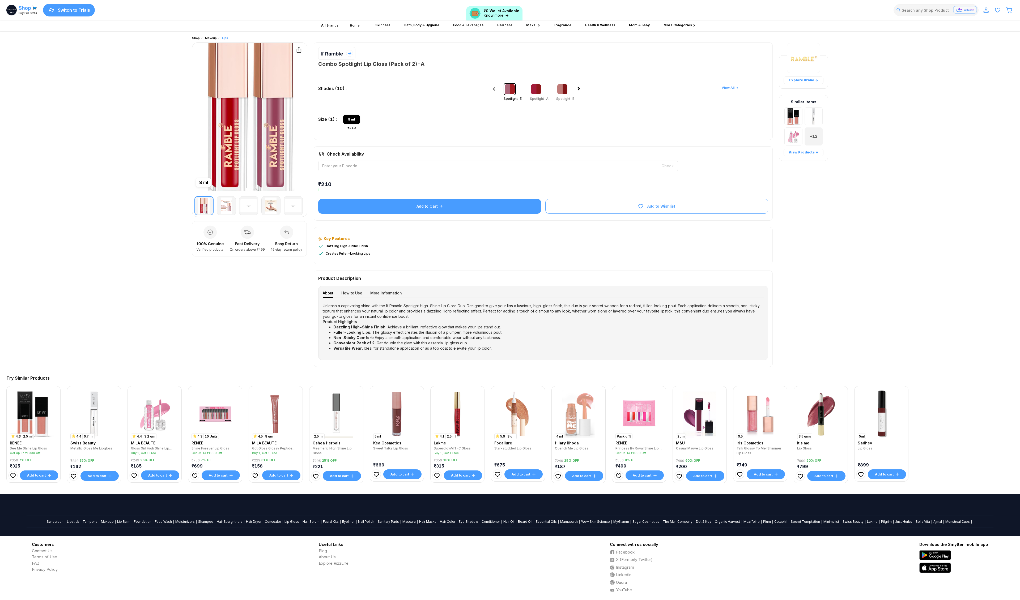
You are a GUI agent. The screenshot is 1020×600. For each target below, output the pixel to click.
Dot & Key (703, 522)
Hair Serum (311, 522)
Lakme (872, 522)
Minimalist (831, 522)
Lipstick (73, 522)
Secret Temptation (805, 522)
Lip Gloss (291, 522)
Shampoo (205, 522)
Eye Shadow (468, 522)
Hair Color (447, 522)
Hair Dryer (253, 522)
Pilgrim (886, 522)
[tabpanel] (543, 327)
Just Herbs (903, 522)
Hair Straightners (230, 522)
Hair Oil (509, 522)
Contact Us (42, 550)
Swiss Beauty (853, 522)
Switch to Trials (74, 10)
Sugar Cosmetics (645, 522)
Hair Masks (427, 522)
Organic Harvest (727, 522)
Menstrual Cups (957, 522)
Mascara (409, 522)
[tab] (328, 293)
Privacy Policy (45, 569)
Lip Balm (123, 522)
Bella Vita (923, 522)
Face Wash (163, 522)
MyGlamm (621, 522)
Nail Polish (366, 522)
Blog (323, 550)
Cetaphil (780, 522)
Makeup (211, 38)
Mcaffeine (751, 522)
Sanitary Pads (388, 522)
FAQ (35, 563)
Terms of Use (44, 556)
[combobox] (936, 10)
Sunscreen (55, 522)
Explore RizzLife (333, 563)
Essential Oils (546, 522)
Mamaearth (569, 522)
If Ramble (332, 54)
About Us (327, 556)
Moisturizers (185, 522)
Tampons (90, 522)
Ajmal (937, 522)
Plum (767, 522)
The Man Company (677, 522)
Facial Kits (331, 522)
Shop (196, 38)
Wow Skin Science (595, 522)
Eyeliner (348, 522)
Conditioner (491, 522)
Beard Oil (525, 522)
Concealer (273, 522)
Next (579, 90)
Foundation (142, 522)
